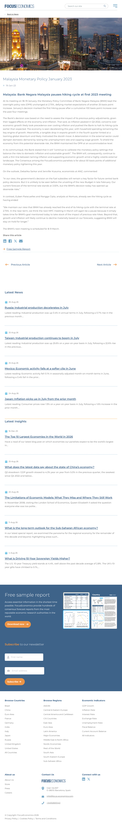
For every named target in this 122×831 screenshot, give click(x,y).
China (7, 710)
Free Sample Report (18, 249)
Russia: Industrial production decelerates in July (37, 307)
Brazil (7, 706)
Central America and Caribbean (58, 714)
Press (7, 788)
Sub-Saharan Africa (52, 761)
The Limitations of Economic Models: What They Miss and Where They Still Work (58, 497)
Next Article (104, 264)
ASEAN (46, 706)
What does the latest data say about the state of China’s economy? (49, 467)
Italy (7, 731)
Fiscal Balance (88, 727)
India (7, 727)
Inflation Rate (88, 710)
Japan (7, 735)
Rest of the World (51, 748)
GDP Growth (88, 706)
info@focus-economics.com (60, 796)
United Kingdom (13, 744)
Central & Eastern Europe (55, 710)
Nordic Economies (52, 744)
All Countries (11, 752)
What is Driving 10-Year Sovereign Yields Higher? (37, 558)
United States (11, 748)
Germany (9, 723)
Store (7, 784)
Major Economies (51, 735)
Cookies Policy (26, 818)
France (8, 718)
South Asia (48, 752)
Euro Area (9, 714)
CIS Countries (50, 718)
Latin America (50, 731)
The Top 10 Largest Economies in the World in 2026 (39, 436)
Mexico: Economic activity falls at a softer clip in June (40, 368)
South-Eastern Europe (54, 757)
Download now (15, 624)
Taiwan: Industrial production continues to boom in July (42, 338)
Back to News (12, 14)
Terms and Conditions (45, 818)
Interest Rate (88, 714)
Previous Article (20, 264)
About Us (9, 780)
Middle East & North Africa (55, 740)
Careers (8, 793)
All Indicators (88, 735)
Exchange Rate (89, 718)
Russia (8, 740)
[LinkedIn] (83, 779)
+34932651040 (53, 803)
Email (8, 665)
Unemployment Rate (92, 723)
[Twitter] (88, 779)
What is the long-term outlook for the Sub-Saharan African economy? (51, 528)
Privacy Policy (11, 818)
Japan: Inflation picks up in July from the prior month (40, 399)
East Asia (47, 723)
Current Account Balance (94, 731)
